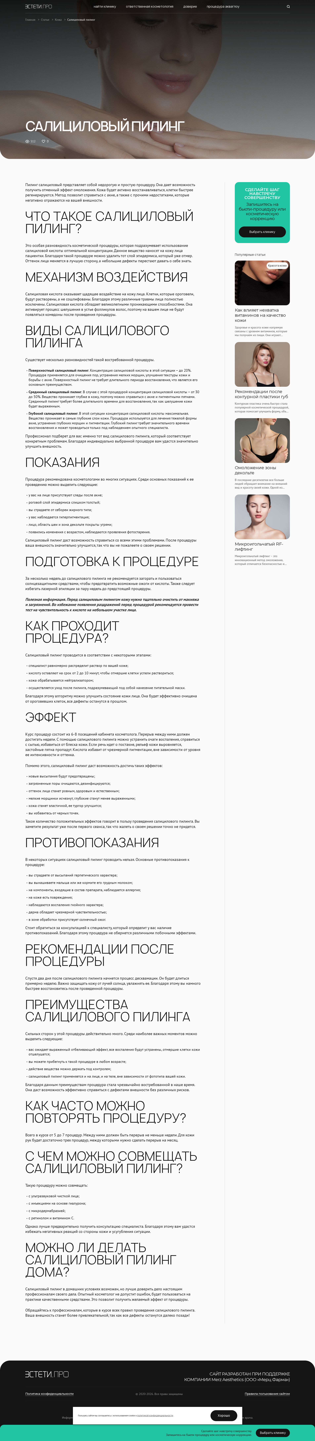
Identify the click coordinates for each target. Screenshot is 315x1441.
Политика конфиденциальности (49, 1394)
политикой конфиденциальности (155, 1415)
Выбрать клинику (262, 232)
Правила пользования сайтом (267, 1394)
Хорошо (224, 1416)
